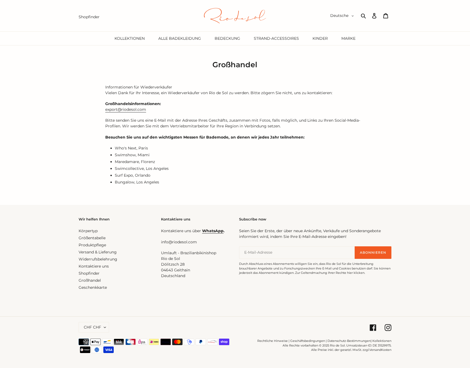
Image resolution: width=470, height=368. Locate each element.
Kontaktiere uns (94, 266)
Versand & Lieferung (98, 252)
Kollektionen (381, 341)
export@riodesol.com (125, 109)
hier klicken (355, 273)
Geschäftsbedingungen (307, 341)
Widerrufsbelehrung (98, 259)
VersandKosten (380, 350)
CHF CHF (92, 327)
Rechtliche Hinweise (272, 341)
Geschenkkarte (93, 287)
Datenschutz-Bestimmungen (349, 341)
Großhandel (90, 280)
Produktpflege (92, 245)
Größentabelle (92, 237)
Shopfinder (89, 273)
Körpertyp (88, 230)
